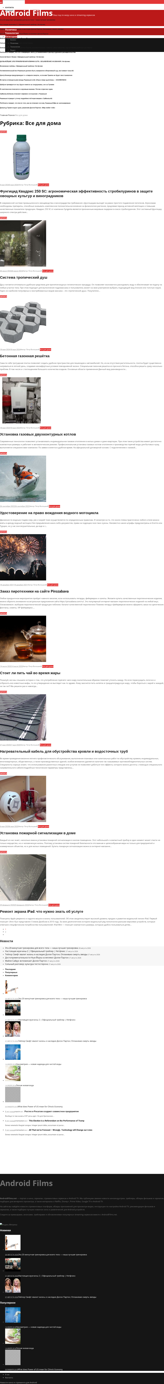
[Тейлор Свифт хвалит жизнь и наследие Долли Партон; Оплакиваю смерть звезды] (12, 1036)
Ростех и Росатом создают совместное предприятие (51, 1111)
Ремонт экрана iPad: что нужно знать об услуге (41, 911)
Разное (11, 115)
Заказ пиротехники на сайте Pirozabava (34, 591)
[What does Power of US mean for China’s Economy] (12, 1101)
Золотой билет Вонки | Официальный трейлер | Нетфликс (22, 57)
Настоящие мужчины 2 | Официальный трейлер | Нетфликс (22, 24)
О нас (7, 1374)
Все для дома (43, 184)
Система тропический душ (23, 277)
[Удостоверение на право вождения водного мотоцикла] (23, 501)
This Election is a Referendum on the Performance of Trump (56, 1120)
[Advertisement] (82, 82)
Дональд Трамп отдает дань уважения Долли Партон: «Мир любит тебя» (27, 108)
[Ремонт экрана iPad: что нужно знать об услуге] (23, 900)
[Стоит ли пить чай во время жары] (23, 661)
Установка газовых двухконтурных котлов (38, 434)
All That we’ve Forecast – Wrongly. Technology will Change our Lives (60, 1130)
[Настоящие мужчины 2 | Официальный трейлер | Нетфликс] (12, 1014)
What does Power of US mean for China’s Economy (40, 1106)
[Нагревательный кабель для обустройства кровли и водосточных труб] (23, 739)
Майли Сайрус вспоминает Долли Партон (26, 960)
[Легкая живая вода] (12, 1080)
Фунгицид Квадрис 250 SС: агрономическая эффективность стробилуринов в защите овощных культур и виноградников (76, 194)
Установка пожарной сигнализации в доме (38, 833)
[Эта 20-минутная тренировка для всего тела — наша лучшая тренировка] (12, 993)
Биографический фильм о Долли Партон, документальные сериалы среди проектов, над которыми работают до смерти (46, 48)
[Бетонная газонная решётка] (23, 344)
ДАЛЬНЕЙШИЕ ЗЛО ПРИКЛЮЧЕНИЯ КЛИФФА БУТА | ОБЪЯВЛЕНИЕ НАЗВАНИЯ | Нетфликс (35, 61)
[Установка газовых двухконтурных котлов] (23, 422)
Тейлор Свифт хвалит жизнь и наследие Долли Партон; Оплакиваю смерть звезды (31, 29)
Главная (4, 115)
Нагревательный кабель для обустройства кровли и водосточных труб (64, 751)
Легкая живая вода (25, 1085)
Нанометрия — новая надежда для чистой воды (38, 1064)
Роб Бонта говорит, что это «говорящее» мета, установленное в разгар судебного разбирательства (38, 52)
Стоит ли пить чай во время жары (30, 673)
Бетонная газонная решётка (25, 356)
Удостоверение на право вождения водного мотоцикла (49, 513)
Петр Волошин (30, 184)
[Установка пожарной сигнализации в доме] (23, 821)
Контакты (9, 1378)
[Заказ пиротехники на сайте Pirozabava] (23, 579)
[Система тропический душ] (23, 266)
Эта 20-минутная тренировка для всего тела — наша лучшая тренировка (27, 20)
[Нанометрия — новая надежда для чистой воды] (12, 1059)
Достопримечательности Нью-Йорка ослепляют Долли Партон (24, 34)
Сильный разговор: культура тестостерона (26, 964)
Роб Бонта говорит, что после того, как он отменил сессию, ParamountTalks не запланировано (35, 103)
